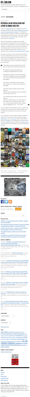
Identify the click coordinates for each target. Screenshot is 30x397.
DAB (26, 333)
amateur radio (13, 332)
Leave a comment (12, 170)
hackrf (18, 335)
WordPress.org (4, 380)
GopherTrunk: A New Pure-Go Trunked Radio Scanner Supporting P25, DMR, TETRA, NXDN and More (15, 261)
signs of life (14, 118)
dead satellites (10, 172)
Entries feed (3, 376)
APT (23, 332)
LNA (23, 337)
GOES (12, 335)
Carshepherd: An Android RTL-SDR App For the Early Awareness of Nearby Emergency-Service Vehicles (13, 235)
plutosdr (12, 339)
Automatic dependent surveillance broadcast (12, 334)
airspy (6, 332)
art (6, 172)
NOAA (25, 337)
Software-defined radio (14, 345)
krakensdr (13, 337)
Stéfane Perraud (10, 28)
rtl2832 (4, 342)
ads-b (2, 332)
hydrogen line (25, 335)
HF (21, 335)
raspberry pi (9, 341)
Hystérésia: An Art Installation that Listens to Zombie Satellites (13, 24)
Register (3, 372)
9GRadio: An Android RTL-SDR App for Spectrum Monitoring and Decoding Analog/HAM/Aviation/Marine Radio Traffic (13, 243)
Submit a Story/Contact (17, 253)
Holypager (8, 120)
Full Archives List (5, 327)
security (7, 345)
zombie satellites (20, 172)
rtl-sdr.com (6, 2)
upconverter (22, 345)
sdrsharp (3, 345)
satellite (17, 343)
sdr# (22, 343)
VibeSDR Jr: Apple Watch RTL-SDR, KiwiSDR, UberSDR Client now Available (14, 283)
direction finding (3, 335)
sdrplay (25, 343)
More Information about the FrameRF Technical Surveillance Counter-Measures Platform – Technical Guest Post (15, 225)
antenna (20, 332)
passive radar (8, 339)
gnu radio (9, 335)
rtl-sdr (25, 340)
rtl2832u (11, 342)
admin (6, 170)
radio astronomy (21, 339)
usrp (26, 345)
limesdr (20, 337)
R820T (15, 339)
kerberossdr (7, 337)
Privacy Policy (3, 396)
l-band (17, 337)
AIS (9, 332)
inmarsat (2, 337)
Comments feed (4, 378)
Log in (2, 374)
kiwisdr (10, 337)
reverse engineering (17, 341)
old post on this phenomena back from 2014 (19, 51)
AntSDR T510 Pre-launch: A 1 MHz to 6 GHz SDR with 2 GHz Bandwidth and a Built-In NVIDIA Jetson (14, 228)
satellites (15, 172)
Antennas (23, 170)
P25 (5, 339)
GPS (15, 335)
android (17, 332)
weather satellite (5, 347)
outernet (2, 339)
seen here (12, 38)
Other (26, 170)
